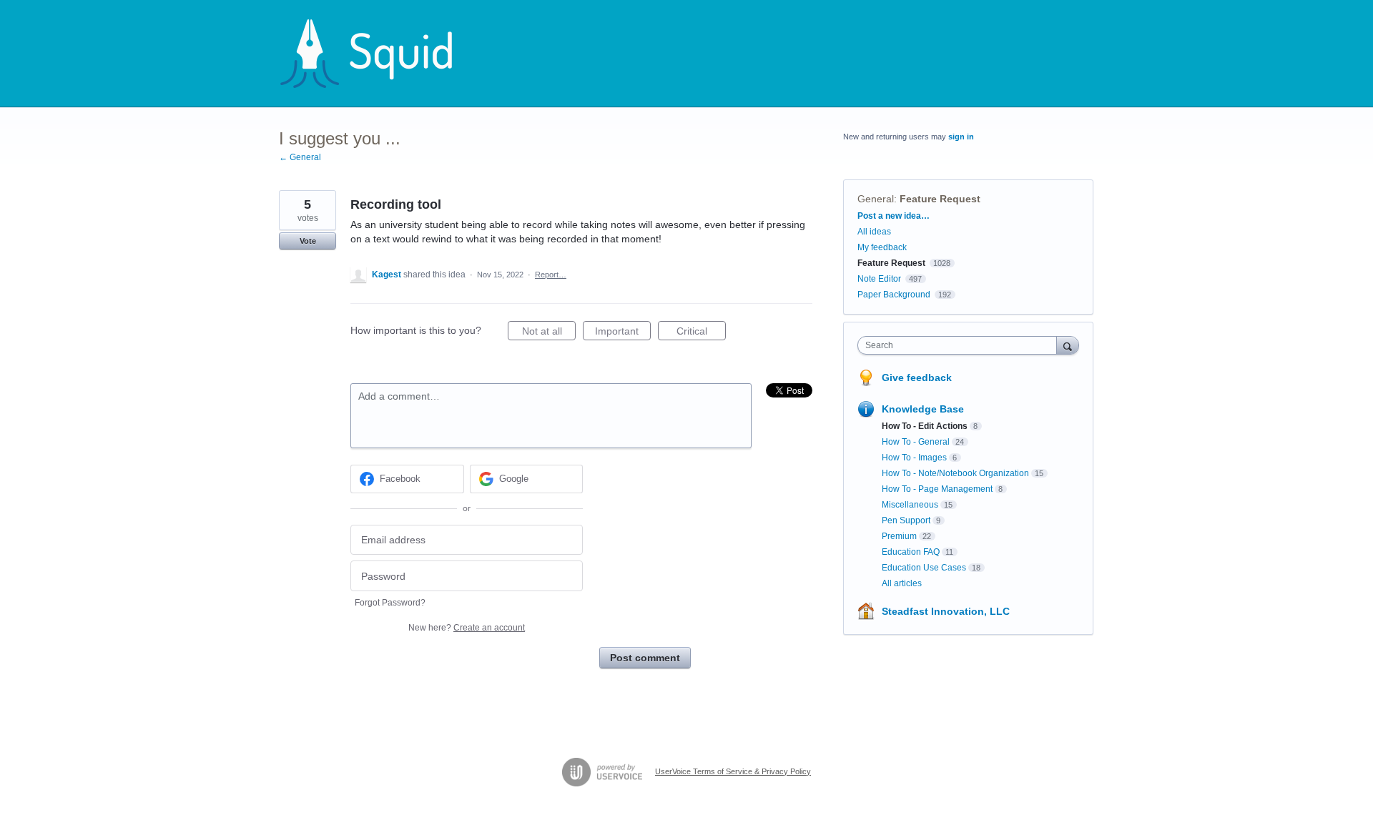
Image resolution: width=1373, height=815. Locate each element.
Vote (308, 241)
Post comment (645, 657)
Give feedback (917, 377)
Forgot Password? (390, 603)
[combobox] (961, 345)
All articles (902, 583)
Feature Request (940, 198)
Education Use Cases (924, 568)
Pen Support (906, 520)
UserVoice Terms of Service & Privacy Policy (733, 771)
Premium (899, 536)
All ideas (874, 232)
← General (300, 157)
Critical (701, 332)
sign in (961, 136)
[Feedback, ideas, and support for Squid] (380, 53)
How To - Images (914, 458)
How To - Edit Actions (925, 426)
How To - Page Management (937, 489)
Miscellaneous (910, 505)
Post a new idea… (893, 216)
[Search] (1067, 345)
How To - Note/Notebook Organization (955, 473)
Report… (550, 274)
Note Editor (879, 279)
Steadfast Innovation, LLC (946, 611)
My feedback (882, 247)
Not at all (549, 332)
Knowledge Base (923, 409)
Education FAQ (911, 552)
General (875, 198)
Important (623, 332)
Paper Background (893, 295)
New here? (466, 628)
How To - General (916, 442)
